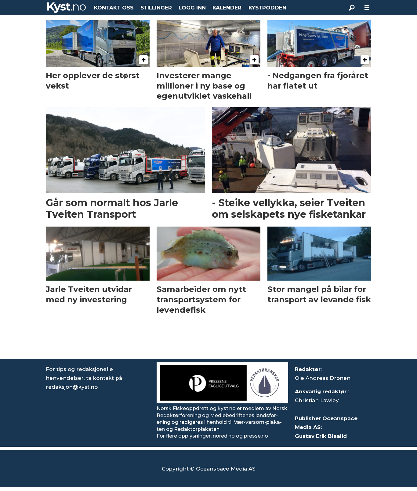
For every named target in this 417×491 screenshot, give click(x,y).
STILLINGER (156, 8)
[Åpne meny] (367, 8)
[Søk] (351, 7)
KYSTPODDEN (267, 8)
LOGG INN (192, 8)
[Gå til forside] (66, 7)
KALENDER (226, 8)
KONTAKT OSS (113, 8)
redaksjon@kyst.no (72, 387)
